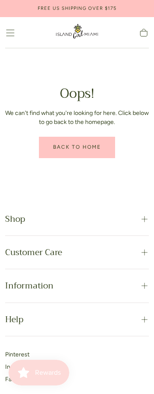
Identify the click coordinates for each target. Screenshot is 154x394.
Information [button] (29, 286)
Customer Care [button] (33, 252)
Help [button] (14, 319)
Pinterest (17, 354)
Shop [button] (15, 219)
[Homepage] (77, 32)
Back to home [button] (77, 147)
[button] (10, 33)
